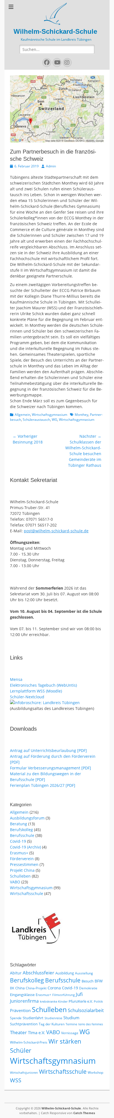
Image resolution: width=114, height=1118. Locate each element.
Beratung (18, 823)
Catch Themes (84, 1113)
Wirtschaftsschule (26, 893)
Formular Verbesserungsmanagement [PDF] (50, 768)
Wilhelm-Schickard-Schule (55, 31)
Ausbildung (64, 973)
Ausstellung (84, 973)
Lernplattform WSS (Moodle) (36, 691)
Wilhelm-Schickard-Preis (28, 1042)
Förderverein (22, 858)
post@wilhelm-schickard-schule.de (56, 530)
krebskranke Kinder (54, 1001)
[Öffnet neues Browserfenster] (45, 702)
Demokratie (88, 988)
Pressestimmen (24, 864)
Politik (98, 1001)
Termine (71, 1024)
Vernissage (69, 1033)
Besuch (88, 981)
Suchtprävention (24, 1023)
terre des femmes (90, 1024)
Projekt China (22, 870)
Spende (16, 1018)
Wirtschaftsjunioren (24, 1073)
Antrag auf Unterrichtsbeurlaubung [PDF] (48, 750)
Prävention (20, 1010)
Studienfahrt (33, 1017)
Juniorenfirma (24, 1001)
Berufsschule (22, 835)
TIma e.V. (36, 1032)
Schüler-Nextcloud (27, 696)
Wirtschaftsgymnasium (49, 414)
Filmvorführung (63, 995)
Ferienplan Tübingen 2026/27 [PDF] (42, 785)
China (20, 987)
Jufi (79, 994)
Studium (71, 1017)
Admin (51, 166)
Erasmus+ (19, 852)
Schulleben (20, 876)
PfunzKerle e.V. (81, 1001)
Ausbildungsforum (27, 818)
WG (54, 419)
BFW (99, 981)
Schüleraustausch (36, 419)
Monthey (81, 414)
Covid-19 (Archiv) (25, 847)
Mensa (16, 679)
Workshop (95, 1072)
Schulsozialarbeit (86, 1010)
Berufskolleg (21, 829)
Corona (54, 987)
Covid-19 (18, 841)
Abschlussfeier (38, 972)
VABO (15, 881)
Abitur (16, 973)
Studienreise (53, 1018)
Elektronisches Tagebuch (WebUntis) (43, 685)
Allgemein (22, 414)
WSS (15, 1080)
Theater (18, 1032)
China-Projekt (36, 988)
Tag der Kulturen (51, 1024)
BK (12, 988)
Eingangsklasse (22, 994)
